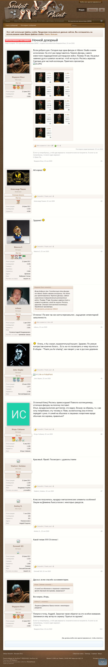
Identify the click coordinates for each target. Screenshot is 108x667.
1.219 (28, 558)
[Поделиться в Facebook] (31, 644)
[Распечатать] (76, 644)
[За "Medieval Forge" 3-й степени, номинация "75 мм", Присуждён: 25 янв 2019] (14, 87)
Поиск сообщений (12, 25)
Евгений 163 (18, 546)
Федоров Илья (61, 43)
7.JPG (49, 115)
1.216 (28, 209)
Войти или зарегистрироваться (90, 2)
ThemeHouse (31, 662)
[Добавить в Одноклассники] (46, 644)
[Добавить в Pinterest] (56, 644)
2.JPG (67, 73)
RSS (104, 654)
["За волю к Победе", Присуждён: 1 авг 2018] (16, 257)
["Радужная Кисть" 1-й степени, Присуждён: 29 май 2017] (18, 87)
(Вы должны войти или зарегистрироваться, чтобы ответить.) (82, 638)
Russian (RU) (18, 653)
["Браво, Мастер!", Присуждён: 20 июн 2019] (12, 257)
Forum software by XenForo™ (20, 658)
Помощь (87, 653)
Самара (27, 566)
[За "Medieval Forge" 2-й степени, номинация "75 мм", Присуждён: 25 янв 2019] (18, 380)
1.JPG (49, 73)
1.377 (28, 386)
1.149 (28, 483)
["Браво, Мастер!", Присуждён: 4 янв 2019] (22, 380)
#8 (101, 531)
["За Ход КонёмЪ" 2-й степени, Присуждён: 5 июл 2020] (20, 257)
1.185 (28, 446)
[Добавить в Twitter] (61, 644)
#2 (101, 201)
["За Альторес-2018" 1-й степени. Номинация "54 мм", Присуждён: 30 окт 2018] (23, 440)
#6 (101, 434)
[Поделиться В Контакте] (66, 644)
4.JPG (67, 87)
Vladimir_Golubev (18, 466)
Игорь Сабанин (18, 429)
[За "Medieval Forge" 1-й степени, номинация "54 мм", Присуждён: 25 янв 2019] (17, 440)
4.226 (28, 264)
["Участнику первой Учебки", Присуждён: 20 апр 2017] (24, 257)
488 (29, 94)
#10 (101, 629)
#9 (101, 571)
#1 (101, 161)
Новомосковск (25, 521)
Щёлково (27, 274)
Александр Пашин (18, 189)
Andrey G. (18, 506)
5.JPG (49, 101)
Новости (92, 10)
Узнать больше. (51, 34)
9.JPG (49, 128)
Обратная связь (78, 653)
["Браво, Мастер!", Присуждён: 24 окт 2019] (18, 318)
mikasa (18, 308)
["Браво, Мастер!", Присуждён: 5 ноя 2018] (20, 439)
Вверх (100, 653)
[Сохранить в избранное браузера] (71, 644)
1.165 (28, 325)
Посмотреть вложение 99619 (46, 309)
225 (29, 516)
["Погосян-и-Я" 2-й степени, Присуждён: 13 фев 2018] (18, 553)
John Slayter (18, 370)
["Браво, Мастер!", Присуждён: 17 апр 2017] (22, 87)
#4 (101, 327)
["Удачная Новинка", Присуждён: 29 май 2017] (18, 202)
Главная (94, 653)
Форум (81, 10)
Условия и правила (99, 658)
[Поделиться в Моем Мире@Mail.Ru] (41, 644)
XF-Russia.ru (13, 660)
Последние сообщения (28, 25)
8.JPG (67, 115)
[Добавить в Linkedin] (36, 644)
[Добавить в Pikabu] (51, 644)
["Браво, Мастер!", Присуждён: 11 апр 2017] (18, 476)
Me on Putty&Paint (46, 374)
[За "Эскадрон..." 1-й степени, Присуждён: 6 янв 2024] (13, 439)
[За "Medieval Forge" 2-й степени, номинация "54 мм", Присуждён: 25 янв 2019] (14, 380)
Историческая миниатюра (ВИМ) (27, 43)
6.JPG (67, 101)
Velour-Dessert (8, 653)
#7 (101, 491)
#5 (101, 378)
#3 (101, 251)
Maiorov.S (18, 247)
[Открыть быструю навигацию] (101, 21)
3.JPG (49, 87)
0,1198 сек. (54, 658)
